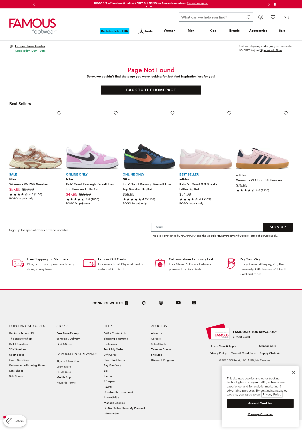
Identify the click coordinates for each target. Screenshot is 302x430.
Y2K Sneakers (18, 349)
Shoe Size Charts (114, 360)
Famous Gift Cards (112, 259)
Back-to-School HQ (21, 333)
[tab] (146, 6)
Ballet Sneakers (18, 344)
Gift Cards (110, 354)
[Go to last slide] (33, 4)
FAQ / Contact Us (115, 333)
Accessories (258, 30)
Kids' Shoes (16, 370)
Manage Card (267, 345)
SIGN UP (278, 227)
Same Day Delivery (68, 338)
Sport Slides (16, 354)
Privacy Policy (218, 353)
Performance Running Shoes (27, 365)
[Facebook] (126, 304)
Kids (213, 30)
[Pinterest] (144, 304)
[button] (197, 3)
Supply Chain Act (270, 353)
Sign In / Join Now (68, 361)
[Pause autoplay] (275, 4)
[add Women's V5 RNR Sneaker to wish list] (59, 113)
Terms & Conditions (243, 353)
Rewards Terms (66, 382)
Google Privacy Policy (220, 235)
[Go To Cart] (286, 17)
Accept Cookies (260, 403)
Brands (234, 30)
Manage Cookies (114, 402)
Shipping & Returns (116, 338)
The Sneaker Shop (20, 338)
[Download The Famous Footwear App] (194, 303)
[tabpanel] (151, 2)
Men (191, 30)
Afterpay (109, 381)
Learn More (63, 366)
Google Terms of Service (255, 235)
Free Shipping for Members (47, 259)
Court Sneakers (19, 360)
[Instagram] (161, 304)
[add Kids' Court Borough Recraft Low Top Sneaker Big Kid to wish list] (172, 113)
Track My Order (113, 349)
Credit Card (63, 371)
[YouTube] (178, 304)
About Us (157, 333)
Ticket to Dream (161, 349)
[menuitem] (115, 34)
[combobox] (216, 17)
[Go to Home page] (32, 26)
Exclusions (110, 344)
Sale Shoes (16, 376)
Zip (106, 370)
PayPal (108, 386)
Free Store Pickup (67, 333)
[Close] (293, 372)
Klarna (108, 376)
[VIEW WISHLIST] (273, 17)
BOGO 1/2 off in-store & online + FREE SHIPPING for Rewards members (140, 3)
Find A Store (64, 344)
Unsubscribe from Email (118, 392)
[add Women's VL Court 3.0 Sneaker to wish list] (286, 113)
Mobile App (63, 377)
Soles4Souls (158, 344)
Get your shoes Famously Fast (191, 259)
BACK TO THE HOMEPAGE (151, 90)
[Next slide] (268, 4)
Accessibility (111, 397)
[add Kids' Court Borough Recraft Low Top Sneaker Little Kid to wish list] (116, 113)
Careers (156, 338)
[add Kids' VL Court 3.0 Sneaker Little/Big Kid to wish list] (229, 113)
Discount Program (162, 360)
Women (169, 30)
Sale (282, 30)
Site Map (156, 354)
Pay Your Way (250, 259)
